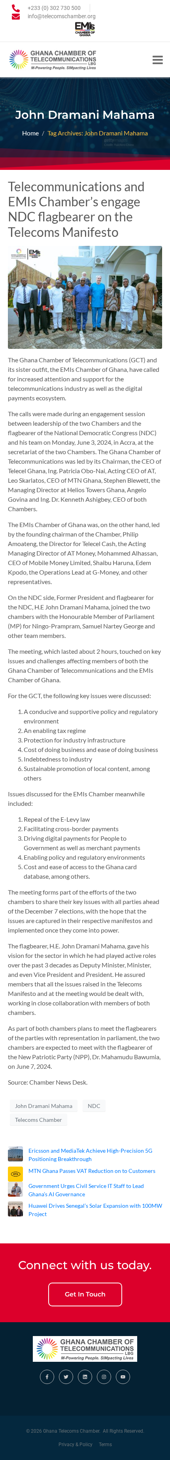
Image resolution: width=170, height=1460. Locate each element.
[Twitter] (66, 1377)
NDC (94, 1105)
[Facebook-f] (47, 1377)
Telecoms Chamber (38, 1119)
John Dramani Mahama (43, 1105)
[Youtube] (123, 1377)
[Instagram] (104, 1377)
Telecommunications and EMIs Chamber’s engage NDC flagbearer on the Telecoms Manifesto (76, 209)
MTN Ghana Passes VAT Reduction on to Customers (91, 1170)
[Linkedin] (85, 1377)
